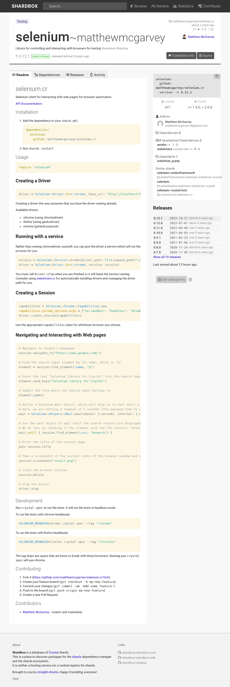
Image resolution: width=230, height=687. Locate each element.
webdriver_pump (168, 161)
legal (15, 678)
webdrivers (172, 149)
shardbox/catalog (133, 662)
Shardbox (25, 6)
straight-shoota (47, 672)
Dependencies (49, 75)
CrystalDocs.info (182, 55)
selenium (90, 37)
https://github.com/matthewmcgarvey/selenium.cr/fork (71, 577)
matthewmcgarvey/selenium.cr (192, 21)
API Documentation (29, 103)
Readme (22, 75)
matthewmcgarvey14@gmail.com (186, 125)
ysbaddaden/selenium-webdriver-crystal (187, 186)
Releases (76, 75)
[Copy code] (216, 76)
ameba (162, 144)
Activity (99, 75)
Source (207, 55)
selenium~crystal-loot (172, 190)
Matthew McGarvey (36, 612)
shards (76, 657)
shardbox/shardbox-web (138, 657)
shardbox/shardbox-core (138, 652)
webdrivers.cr (46, 278)
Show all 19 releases (167, 257)
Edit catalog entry (173, 279)
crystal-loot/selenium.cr (176, 194)
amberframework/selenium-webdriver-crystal (191, 177)
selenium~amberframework (176, 173)
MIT (168, 107)
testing (123, 48)
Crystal (53, 652)
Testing (22, 21)
